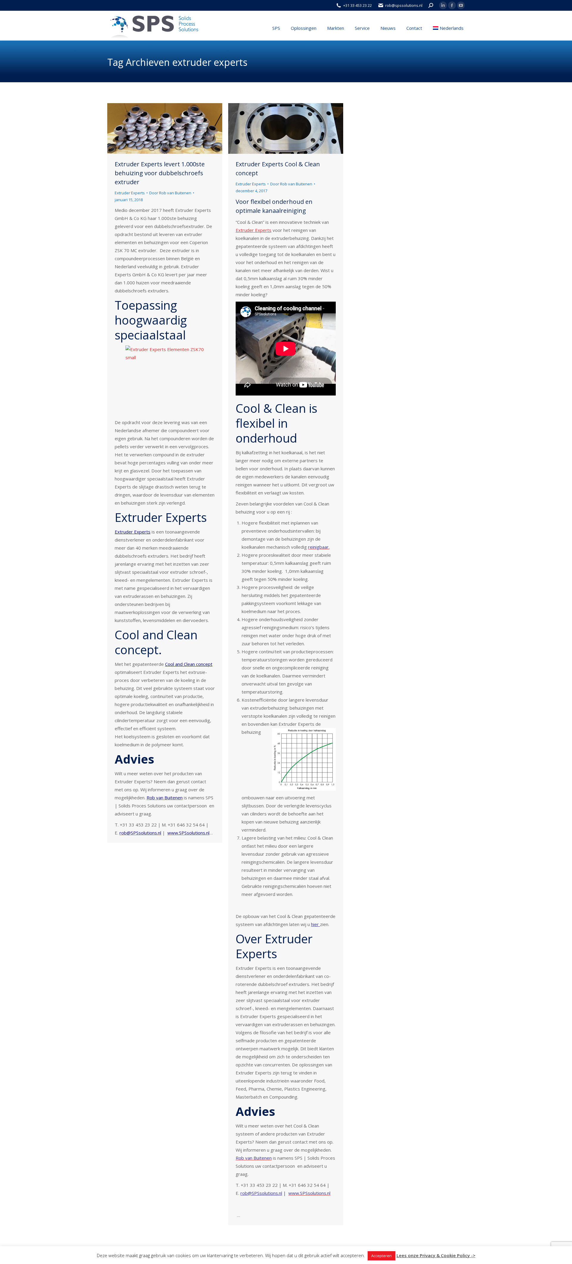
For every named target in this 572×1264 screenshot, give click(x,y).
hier (315, 924)
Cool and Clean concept (188, 664)
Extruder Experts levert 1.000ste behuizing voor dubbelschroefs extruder (160, 173)
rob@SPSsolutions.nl (261, 1193)
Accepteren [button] (381, 1255)
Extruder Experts (130, 193)
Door (170, 193)
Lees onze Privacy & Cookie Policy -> (436, 1255)
